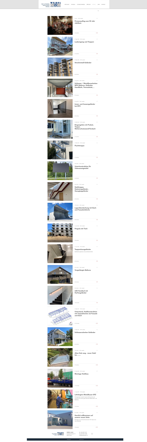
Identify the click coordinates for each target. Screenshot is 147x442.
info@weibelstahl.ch (83, 435)
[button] (98, 10)
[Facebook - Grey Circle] (92, 434)
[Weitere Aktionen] (97, 18)
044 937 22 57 (84, 432)
